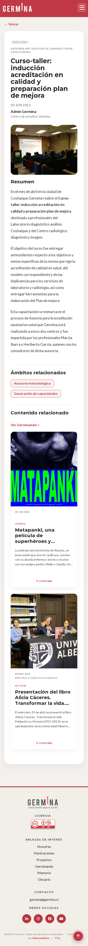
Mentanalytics (41, 938)
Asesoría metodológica (32, 383)
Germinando (44, 866)
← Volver (11, 24)
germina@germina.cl (44, 899)
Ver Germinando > (25, 425)
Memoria (44, 873)
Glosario (44, 879)
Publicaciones (44, 853)
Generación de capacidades (36, 393)
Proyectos (44, 860)
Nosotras (44, 846)
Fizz (57, 938)
